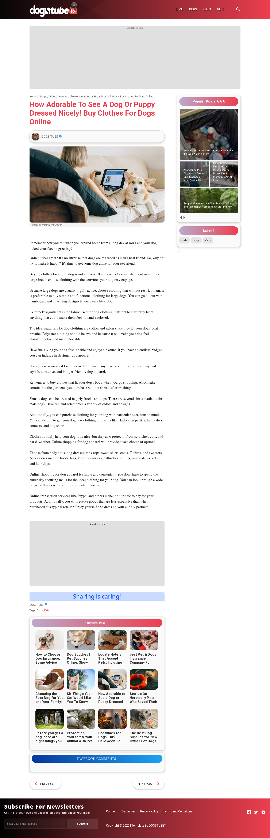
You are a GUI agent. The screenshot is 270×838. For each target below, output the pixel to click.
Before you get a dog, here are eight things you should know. (49, 739)
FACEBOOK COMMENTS (96, 758)
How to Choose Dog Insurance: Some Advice (47, 658)
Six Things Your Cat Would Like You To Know (79, 698)
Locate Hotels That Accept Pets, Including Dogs (110, 660)
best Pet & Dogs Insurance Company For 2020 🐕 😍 (143, 660)
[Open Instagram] (263, 812)
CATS (207, 9)
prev (180, 217)
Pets (47, 610)
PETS (221, 9)
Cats (184, 240)
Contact (111, 811)
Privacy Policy (149, 811)
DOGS (193, 9)
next (184, 217)
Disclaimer (128, 811)
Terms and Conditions (177, 811)
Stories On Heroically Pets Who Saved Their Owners (143, 700)
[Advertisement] (135, 59)
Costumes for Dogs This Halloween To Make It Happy (109, 739)
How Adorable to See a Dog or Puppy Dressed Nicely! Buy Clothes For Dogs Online (112, 704)
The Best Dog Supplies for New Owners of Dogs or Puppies (144, 739)
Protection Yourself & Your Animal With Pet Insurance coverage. (79, 741)
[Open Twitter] (256, 812)
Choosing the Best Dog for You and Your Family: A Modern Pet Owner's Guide (49, 702)
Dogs (40, 610)
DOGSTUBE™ (157, 825)
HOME (179, 9)
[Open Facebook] (248, 812)
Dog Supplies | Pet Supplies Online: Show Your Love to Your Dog (78, 662)
